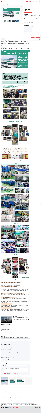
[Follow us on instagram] (37, 407)
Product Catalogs (9, 390)
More (1, 405)
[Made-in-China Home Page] (4, 1)
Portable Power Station (7, 333)
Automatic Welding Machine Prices (12, 404)
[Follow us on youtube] (38, 407)
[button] (34, 1)
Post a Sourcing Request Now (17, 373)
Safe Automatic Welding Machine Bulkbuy (35, 404)
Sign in (39, 1)
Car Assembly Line (9, 400)
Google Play (5, 407)
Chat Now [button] (37, 12)
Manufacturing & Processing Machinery (6, 4)
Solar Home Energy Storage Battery (13, 333)
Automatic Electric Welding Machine (19, 404)
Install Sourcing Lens (15, 407)
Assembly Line (18, 4)
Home (1, 4)
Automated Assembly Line (14, 400)
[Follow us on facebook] (35, 407)
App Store (2, 407)
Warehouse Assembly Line (3, 400)
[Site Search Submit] (27, 1)
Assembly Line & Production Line (13, 4)
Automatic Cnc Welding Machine (27, 404)
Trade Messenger (10, 407)
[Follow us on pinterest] (39, 407)
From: (3, 365)
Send (5, 373)
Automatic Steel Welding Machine (4, 404)
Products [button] (10, 1)
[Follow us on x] (36, 407)
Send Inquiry (27, 12)
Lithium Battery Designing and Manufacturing (21, 333)
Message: (3, 368)
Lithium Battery (3, 333)
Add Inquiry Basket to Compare (12, 23)
